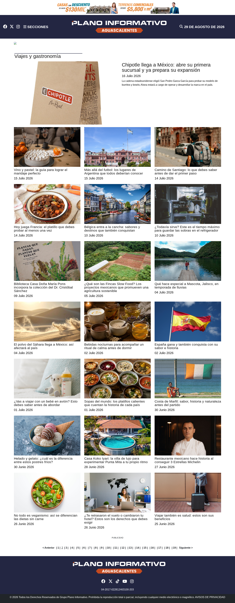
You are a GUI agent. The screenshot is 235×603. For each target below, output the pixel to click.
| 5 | (78, 547)
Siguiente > (186, 547)
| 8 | (96, 547)
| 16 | (152, 547)
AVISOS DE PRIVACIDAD (210, 597)
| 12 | (123, 547)
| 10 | (108, 547)
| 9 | (102, 547)
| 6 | (84, 547)
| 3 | (66, 547)
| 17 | (159, 547)
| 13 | (130, 547)
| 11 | (115, 547)
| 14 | (137, 547)
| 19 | (174, 547)
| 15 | (145, 547)
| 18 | (167, 547)
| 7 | (90, 547)
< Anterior (48, 547)
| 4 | (72, 547)
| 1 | (58, 547)
